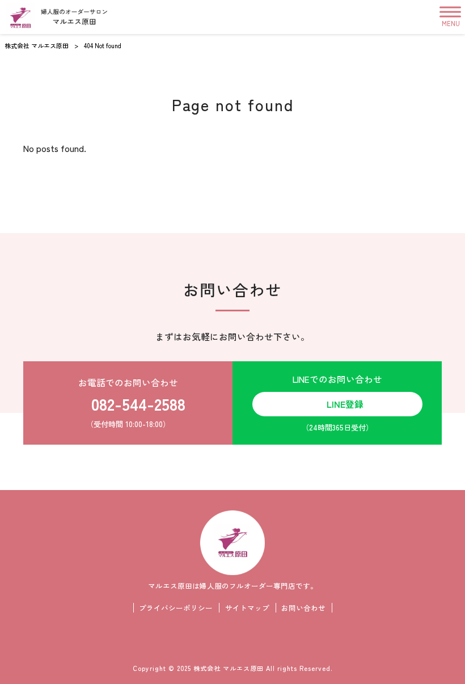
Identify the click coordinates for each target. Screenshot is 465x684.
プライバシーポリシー (176, 608)
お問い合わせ (303, 608)
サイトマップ (247, 608)
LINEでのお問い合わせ (337, 403)
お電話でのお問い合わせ (131, 402)
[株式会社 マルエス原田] (56, 17)
